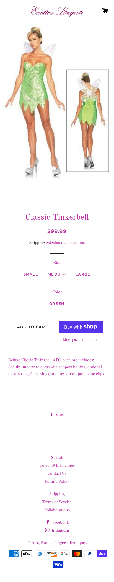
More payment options (81, 339)
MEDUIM (57, 274)
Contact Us (57, 473)
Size (57, 262)
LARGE (83, 274)
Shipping (37, 242)
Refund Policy (57, 481)
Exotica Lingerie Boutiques (64, 542)
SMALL (31, 274)
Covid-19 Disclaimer (57, 465)
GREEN (57, 303)
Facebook (60, 522)
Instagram (60, 530)
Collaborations (57, 509)
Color (57, 291)
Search (57, 457)
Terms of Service (57, 501)
